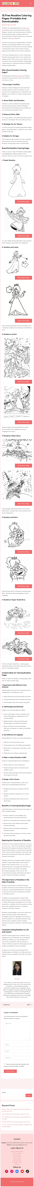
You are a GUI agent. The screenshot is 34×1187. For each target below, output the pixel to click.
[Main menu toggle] (30, 3)
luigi (24, 864)
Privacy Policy (17, 1156)
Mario (12, 38)
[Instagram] (11, 1171)
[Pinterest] (6, 1171)
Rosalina (19, 76)
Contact (17, 1164)
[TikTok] (27, 1171)
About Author (17, 1154)
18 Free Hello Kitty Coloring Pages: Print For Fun (16, 1122)
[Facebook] (17, 1171)
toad (20, 864)
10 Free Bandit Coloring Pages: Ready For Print (16, 1114)
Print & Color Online (23, 202)
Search (4, 1092)
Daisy (8, 846)
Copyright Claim (17, 1162)
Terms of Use (17, 1158)
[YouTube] (22, 1171)
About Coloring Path (17, 1151)
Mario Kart (24, 902)
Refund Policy (17, 1160)
